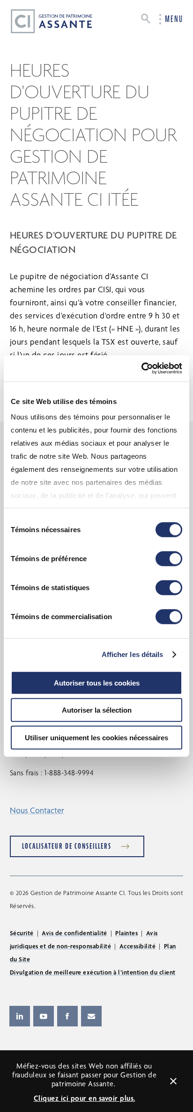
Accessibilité (137, 946)
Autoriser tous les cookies (97, 682)
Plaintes (126, 933)
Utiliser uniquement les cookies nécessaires (96, 737)
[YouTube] (43, 1016)
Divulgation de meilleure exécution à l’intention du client (93, 972)
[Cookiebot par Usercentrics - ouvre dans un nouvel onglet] (141, 368)
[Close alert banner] (173, 1081)
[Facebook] (67, 1016)
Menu (174, 19)
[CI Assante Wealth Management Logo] (44, 20)
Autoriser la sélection (97, 710)
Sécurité (22, 933)
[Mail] (91, 1016)
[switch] (169, 558)
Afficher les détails (132, 654)
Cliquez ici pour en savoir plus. (84, 1098)
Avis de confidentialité (74, 933)
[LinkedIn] (19, 1016)
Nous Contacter (37, 810)
